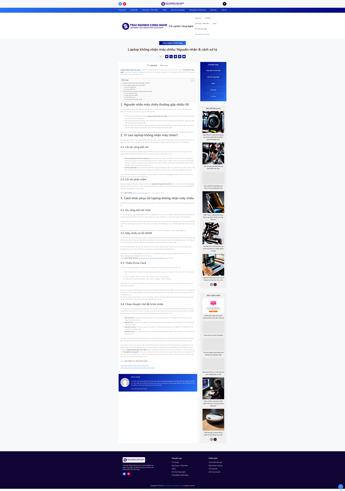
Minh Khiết (153, 65)
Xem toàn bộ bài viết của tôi (139, 389)
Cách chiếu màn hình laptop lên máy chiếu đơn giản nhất (137, 368)
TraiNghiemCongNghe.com (173, 486)
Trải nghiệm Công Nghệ (181, 26)
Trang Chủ (198, 18)
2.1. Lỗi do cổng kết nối (130, 87)
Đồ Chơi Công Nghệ (201, 29)
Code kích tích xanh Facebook (213, 335)
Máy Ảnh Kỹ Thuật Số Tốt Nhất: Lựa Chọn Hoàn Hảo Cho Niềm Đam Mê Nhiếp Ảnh (213, 137)
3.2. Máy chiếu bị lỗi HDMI (131, 95)
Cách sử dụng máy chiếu (140, 193)
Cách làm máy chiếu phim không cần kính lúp (152, 258)
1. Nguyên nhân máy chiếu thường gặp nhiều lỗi (136, 83)
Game (214, 23)
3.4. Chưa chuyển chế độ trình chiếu (133, 99)
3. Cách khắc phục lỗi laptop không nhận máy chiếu (137, 91)
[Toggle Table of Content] (191, 80)
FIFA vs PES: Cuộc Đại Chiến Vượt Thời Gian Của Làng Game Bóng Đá (213, 403)
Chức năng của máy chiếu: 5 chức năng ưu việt (134, 366)
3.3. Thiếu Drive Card (129, 97)
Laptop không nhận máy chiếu (130, 70)
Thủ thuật (208, 18)
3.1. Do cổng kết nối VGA (130, 93)
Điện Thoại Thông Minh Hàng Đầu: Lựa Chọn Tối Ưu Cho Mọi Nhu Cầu (213, 217)
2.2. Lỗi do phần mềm (129, 89)
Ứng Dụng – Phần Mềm (202, 23)
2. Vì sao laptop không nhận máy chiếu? (133, 85)
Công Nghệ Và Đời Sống (202, 34)
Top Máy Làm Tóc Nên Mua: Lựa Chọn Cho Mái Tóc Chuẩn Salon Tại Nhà (213, 248)
